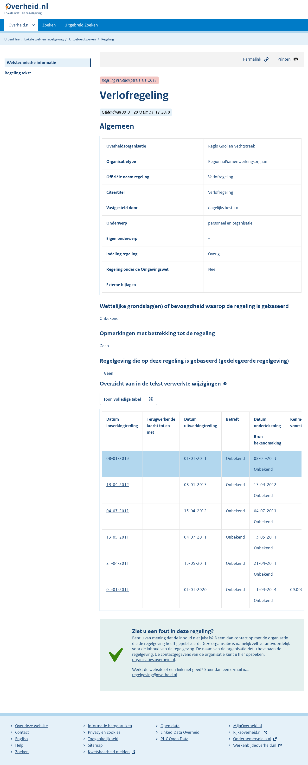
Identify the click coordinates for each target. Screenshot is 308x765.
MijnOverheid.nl (247, 725)
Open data (170, 725)
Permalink (252, 59)
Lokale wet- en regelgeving (44, 39)
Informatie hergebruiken (110, 725)
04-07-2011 (117, 511)
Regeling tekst (18, 73)
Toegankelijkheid (103, 738)
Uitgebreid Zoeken (81, 25)
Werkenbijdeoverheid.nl (254, 745)
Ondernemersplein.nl (252, 738)
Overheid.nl (19, 26)
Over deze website (31, 725)
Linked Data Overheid (179, 732)
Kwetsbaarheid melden (109, 751)
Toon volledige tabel (122, 399)
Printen (284, 59)
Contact (22, 732)
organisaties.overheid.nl (153, 659)
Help (19, 745)
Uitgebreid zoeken (82, 39)
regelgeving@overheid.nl (154, 674)
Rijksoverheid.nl (247, 732)
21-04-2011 (117, 563)
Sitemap (95, 745)
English (21, 738)
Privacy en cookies (104, 732)
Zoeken (49, 25)
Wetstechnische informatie (31, 62)
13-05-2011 (117, 537)
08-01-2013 (117, 458)
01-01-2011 (117, 589)
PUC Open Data (174, 738)
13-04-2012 (117, 484)
